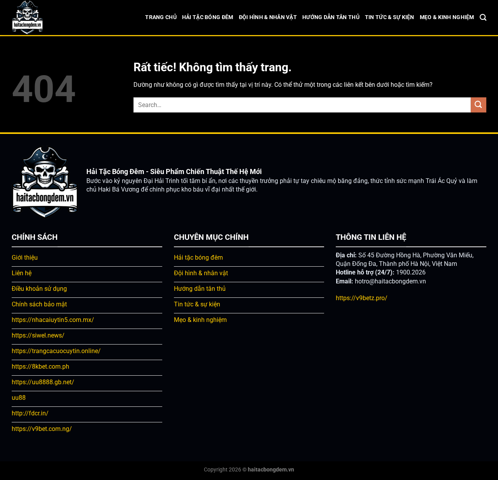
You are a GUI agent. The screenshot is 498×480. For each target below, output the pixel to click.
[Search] (483, 18)
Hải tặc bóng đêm (207, 17)
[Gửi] (478, 105)
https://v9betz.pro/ (362, 298)
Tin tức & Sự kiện (389, 17)
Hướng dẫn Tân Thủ (330, 17)
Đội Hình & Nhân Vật (268, 17)
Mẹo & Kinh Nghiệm (447, 17)
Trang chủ (161, 17)
